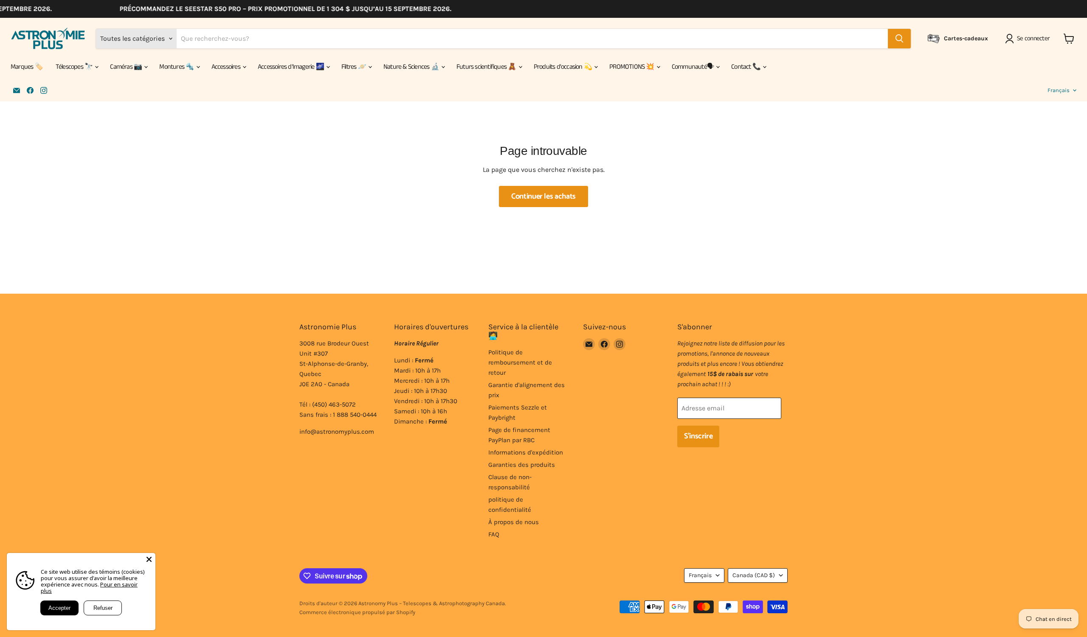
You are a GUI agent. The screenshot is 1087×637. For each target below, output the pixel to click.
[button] (1029, 39)
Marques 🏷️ (27, 67)
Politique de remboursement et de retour (520, 362)
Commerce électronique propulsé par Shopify (357, 612)
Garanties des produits (521, 465)
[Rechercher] (899, 38)
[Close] (149, 559)
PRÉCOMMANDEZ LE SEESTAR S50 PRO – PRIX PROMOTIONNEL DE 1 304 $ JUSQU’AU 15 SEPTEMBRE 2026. (276, 9)
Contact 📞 (746, 67)
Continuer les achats (543, 196)
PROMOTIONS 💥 (632, 67)
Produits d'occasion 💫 (563, 67)
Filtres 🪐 (354, 67)
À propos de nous (513, 522)
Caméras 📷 (126, 67)
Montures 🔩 (177, 67)
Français (1059, 90)
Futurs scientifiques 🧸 (487, 67)
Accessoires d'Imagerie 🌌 (291, 67)
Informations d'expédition (525, 452)
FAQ (493, 534)
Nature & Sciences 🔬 (411, 67)
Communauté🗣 (693, 67)
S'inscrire (698, 436)
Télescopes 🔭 (75, 67)
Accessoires (226, 67)
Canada (753, 575)
